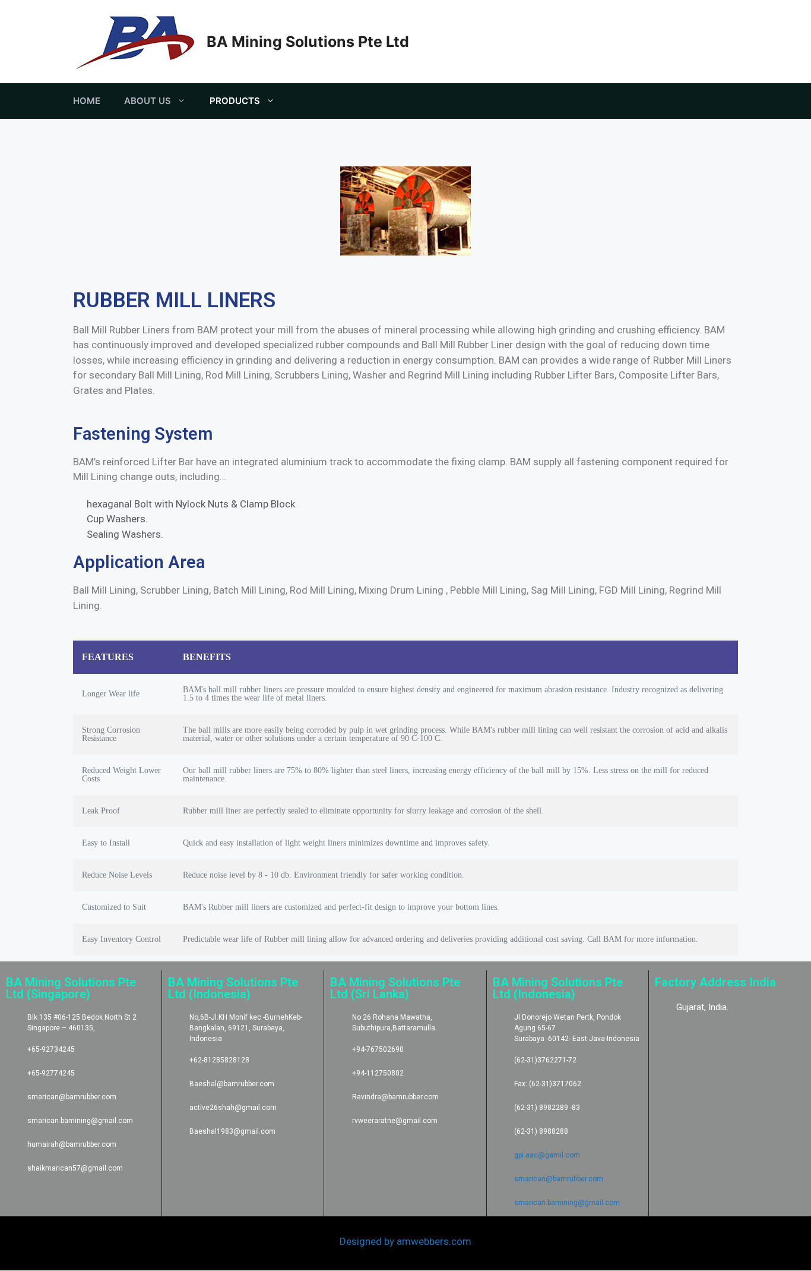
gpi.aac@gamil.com (547, 1155)
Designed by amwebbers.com (405, 1241)
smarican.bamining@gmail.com (567, 1203)
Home (86, 100)
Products (235, 100)
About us (147, 100)
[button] (84, 213)
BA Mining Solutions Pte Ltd (308, 42)
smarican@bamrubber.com (558, 1179)
